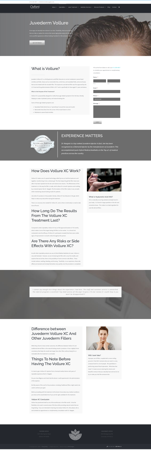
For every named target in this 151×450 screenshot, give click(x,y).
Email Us (119, 446)
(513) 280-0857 (33, 2)
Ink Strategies (71, 446)
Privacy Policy (45, 446)
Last (108, 83)
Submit (97, 122)
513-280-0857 (116, 67)
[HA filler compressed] (104, 169)
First (94, 83)
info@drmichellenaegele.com (46, 2)
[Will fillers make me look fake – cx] (104, 327)
